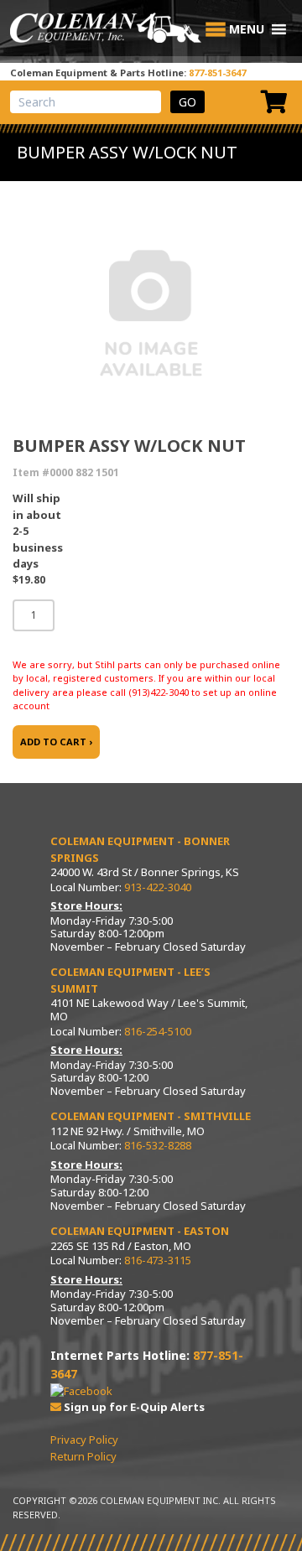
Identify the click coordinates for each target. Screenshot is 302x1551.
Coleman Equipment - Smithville (150, 1115)
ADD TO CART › (56, 741)
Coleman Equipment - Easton (139, 1230)
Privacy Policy (84, 1439)
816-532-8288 (157, 1145)
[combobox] (85, 102)
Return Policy (83, 1456)
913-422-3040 (157, 887)
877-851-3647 (217, 72)
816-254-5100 (157, 1031)
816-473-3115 (157, 1260)
